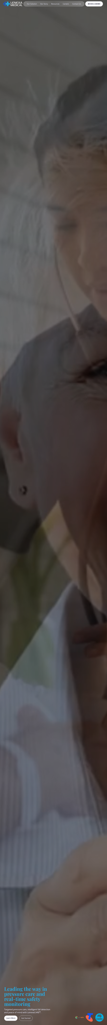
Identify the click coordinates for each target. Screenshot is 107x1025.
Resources (55, 4)
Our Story (44, 4)
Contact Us (76, 4)
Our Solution (32, 4)
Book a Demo (94, 4)
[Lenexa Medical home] (13, 3)
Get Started (25, 1018)
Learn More (10, 1018)
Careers (66, 4)
